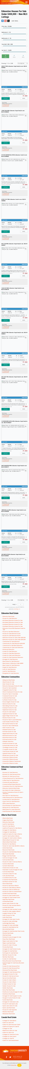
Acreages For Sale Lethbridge (10, 925)
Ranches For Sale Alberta (9, 844)
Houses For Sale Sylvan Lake (10, 1003)
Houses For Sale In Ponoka (10, 945)
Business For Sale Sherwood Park (11, 774)
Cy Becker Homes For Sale (9, 699)
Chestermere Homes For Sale (10, 867)
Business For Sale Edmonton (10, 772)
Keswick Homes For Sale (9, 717)
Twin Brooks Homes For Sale (10, 751)
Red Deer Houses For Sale (9, 955)
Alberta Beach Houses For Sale (11, 840)
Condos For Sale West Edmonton (11, 653)
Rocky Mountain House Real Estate (12, 961)
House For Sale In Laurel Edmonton (12, 719)
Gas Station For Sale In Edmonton (11, 790)
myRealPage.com (17, 609)
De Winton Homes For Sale (10, 881)
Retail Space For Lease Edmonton (11, 809)
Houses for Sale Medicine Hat (10, 927)
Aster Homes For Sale (8, 684)
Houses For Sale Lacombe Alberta (11, 905)
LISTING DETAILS (5, 98)
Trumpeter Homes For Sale (10, 749)
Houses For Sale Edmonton (10, 618)
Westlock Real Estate (8, 1011)
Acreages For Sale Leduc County (11, 919)
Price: (7, 26)
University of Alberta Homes (10, 757)
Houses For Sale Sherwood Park (11, 968)
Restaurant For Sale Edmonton (11, 807)
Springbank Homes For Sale (10, 974)
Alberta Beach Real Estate (9, 842)
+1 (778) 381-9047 (5, 104)
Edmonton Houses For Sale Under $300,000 (14, 637)
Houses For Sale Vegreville (10, 1009)
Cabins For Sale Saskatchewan (11, 1040)
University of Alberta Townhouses (12, 761)
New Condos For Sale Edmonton (11, 665)
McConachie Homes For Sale (10, 723)
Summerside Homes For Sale (10, 745)
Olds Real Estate (7, 935)
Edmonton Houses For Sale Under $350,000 (14, 639)
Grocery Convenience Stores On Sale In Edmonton (13, 793)
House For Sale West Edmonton (11, 631)
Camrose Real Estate (8, 859)
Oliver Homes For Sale (8, 727)
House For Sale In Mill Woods (10, 725)
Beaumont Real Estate (8, 850)
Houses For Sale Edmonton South (11, 633)
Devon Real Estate (7, 883)
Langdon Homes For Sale (9, 913)
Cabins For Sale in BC (8, 1022)
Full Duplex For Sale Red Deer (10, 953)
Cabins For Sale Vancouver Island (11, 1024)
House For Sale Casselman (10, 688)
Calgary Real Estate (8, 820)
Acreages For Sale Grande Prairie (11, 897)
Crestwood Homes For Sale (10, 696)
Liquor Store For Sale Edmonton (11, 801)
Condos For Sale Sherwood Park (11, 966)
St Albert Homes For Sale (9, 984)
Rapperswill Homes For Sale (10, 733)
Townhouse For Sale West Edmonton (12, 645)
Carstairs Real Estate (8, 865)
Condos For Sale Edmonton (10, 651)
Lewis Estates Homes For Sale (10, 721)
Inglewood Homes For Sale (10, 713)
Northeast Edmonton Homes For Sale (12, 620)
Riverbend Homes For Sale (10, 735)
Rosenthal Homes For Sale (10, 737)
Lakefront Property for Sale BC (11, 1026)
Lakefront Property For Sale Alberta (12, 828)
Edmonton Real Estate (8, 616)
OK (19, 1065)
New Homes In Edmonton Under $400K (13, 663)
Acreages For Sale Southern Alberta (12, 838)
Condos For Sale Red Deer (9, 959)
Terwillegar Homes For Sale (10, 747)
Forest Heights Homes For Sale (11, 701)
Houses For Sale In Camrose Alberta (12, 861)
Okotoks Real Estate (8, 933)
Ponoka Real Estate (8, 947)
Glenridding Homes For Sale (10, 705)
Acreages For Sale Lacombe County (12, 909)
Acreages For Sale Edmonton (10, 659)
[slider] (2, 28)
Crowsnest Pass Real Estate (10, 879)
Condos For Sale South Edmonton (11, 655)
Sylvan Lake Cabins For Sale (10, 1005)
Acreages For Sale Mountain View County (13, 931)
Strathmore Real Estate (9, 994)
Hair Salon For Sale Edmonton (10, 795)
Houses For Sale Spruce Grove (11, 976)
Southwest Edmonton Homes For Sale (13, 626)
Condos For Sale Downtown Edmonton (13, 657)
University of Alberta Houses (10, 759)
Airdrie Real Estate (7, 848)
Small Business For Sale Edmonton (12, 811)
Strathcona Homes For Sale (10, 743)
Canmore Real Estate (8, 863)
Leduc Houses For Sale (9, 915)
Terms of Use (13, 1065)
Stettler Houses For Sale (9, 986)
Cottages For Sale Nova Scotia (11, 1034)
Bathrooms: (6, 38)
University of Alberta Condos (10, 763)
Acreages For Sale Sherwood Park (11, 972)
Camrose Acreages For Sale (10, 857)
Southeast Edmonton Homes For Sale (12, 624)
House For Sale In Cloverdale (10, 694)
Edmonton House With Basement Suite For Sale (14, 629)
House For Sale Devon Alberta (11, 885)
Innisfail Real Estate (8, 901)
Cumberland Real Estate (9, 698)
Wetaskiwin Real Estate (9, 1013)
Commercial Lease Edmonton (10, 782)
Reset (14, 56)
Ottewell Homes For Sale (9, 729)
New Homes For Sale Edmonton (11, 661)
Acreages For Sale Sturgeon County (12, 996)
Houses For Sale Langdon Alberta (11, 911)
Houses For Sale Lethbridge (10, 921)
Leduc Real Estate (7, 917)
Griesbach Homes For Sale (9, 707)
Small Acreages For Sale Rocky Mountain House (13, 963)
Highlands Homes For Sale (10, 709)
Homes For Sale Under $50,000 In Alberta (13, 846)
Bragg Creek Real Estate (9, 855)
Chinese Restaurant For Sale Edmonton (13, 778)
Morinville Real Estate (8, 929)
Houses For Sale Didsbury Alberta (11, 887)
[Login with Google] (5, 21)
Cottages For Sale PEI (8, 1038)
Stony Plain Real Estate (9, 990)
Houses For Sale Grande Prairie (11, 895)
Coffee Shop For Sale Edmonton (11, 780)
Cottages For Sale (7, 1028)
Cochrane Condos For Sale (10, 873)
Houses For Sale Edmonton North (11, 635)
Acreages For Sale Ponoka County (11, 949)
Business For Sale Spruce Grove (11, 776)
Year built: (7, 44)
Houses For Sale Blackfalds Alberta (12, 851)
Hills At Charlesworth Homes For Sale (12, 692)
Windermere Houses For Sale (10, 755)
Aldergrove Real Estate (9, 680)
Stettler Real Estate (8, 988)
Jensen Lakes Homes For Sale (10, 903)
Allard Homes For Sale (8, 682)
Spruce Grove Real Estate (9, 978)
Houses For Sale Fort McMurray (11, 889)
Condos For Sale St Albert (9, 980)
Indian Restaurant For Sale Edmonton (12, 797)
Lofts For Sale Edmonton (9, 669)
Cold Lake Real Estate (8, 875)
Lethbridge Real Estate (9, 923)
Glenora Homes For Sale (9, 703)
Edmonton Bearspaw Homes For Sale (12, 686)
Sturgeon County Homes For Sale (11, 997)
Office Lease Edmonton (9, 803)
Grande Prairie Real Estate (9, 893)
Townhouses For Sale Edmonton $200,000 (14, 643)
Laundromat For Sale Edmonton (11, 799)
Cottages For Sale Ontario (9, 1036)
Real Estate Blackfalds (8, 853)
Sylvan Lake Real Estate (9, 1007)
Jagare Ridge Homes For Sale (10, 715)
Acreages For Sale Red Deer (10, 951)
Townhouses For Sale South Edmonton (13, 647)
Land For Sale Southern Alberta (11, 836)
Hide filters (23, 56)
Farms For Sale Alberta (9, 826)
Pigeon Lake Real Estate (9, 943)
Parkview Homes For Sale (9, 731)
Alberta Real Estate (8, 818)
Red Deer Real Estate (8, 957)
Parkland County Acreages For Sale (12, 937)
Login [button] (15, 21)
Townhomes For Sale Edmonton (11, 641)
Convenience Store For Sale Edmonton (13, 786)
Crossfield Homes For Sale (9, 877)
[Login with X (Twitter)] (8, 21)
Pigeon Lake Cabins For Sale (10, 941)
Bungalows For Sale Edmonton (11, 673)
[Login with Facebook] (2, 21)
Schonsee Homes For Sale (9, 739)
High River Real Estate (8, 899)
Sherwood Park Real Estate (10, 970)
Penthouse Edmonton (8, 649)
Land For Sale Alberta (8, 824)
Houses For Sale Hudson (9, 711)
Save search (5, 56)
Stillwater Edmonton (8, 741)
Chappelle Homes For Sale (9, 690)
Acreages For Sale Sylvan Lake (11, 1001)
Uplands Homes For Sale (9, 753)
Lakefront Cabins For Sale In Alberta (12, 834)
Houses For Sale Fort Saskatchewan (12, 891)
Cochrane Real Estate (8, 871)
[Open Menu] (26, 2)
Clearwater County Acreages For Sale (12, 869)
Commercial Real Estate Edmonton (12, 784)
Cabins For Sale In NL (8, 1032)
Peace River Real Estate (9, 939)
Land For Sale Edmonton (9, 671)
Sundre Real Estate (8, 999)
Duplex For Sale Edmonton (10, 667)
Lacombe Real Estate (8, 907)
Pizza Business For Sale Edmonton (12, 805)
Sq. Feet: (7, 50)
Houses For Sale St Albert (9, 982)
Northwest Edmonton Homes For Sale (13, 622)
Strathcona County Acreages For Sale (12, 992)
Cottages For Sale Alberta (9, 832)
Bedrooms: (6, 32)
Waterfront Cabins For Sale (10, 1030)
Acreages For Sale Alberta (9, 830)
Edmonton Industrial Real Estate (11, 788)
